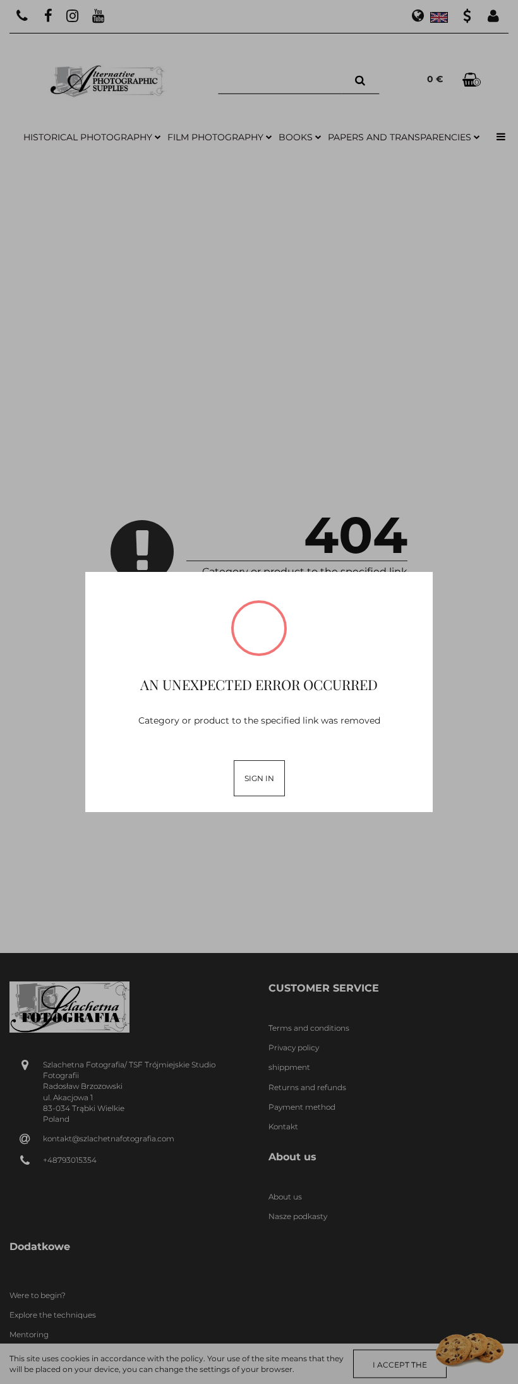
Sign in (259, 778)
